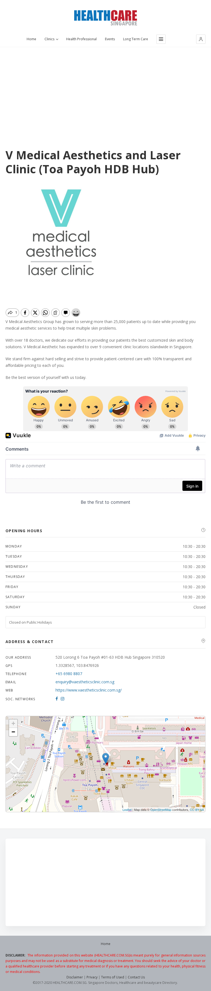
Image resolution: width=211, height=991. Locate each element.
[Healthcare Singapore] (105, 18)
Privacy (92, 977)
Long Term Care (135, 39)
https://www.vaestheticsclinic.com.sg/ (88, 690)
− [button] (13, 731)
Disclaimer (74, 977)
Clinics (49, 39)
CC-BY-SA (197, 809)
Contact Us (136, 977)
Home (31, 39)
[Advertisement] (105, 88)
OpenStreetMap (160, 809)
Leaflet (127, 809)
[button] (201, 39)
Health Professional (81, 39)
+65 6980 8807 (68, 673)
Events (110, 39)
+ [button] (13, 723)
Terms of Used (112, 977)
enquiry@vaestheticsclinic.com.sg (84, 681)
